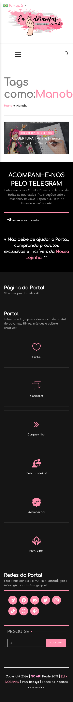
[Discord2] (34, 600)
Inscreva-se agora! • (25, 220)
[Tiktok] (12, 611)
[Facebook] (23, 600)
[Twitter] (45, 600)
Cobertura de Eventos (36, 132)
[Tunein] (34, 611)
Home (8, 105)
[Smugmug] (23, 611)
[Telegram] (12, 600)
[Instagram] (56, 600)
